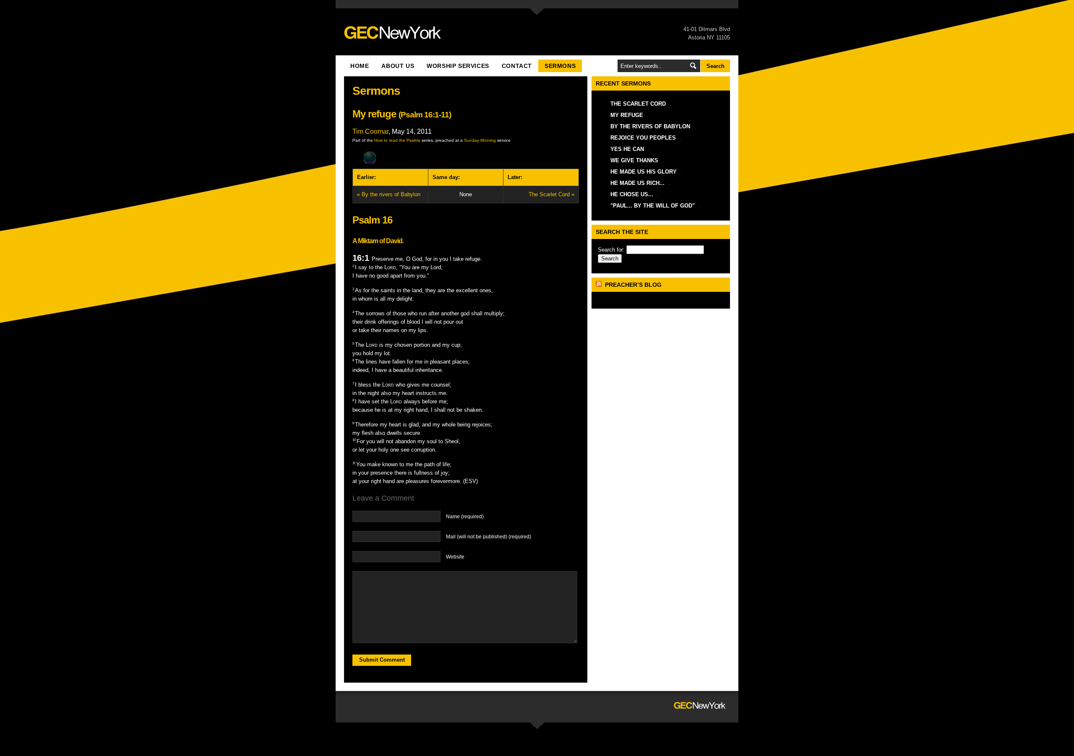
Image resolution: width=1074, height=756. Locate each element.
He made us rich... (637, 183)
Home (359, 65)
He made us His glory (643, 172)
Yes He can (627, 149)
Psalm (411, 114)
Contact (517, 65)
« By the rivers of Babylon (388, 194)
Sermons (560, 65)
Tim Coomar (370, 131)
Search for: (611, 250)
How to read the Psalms (397, 140)
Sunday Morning (480, 140)
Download (466, 158)
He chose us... (631, 194)
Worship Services (458, 65)
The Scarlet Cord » (551, 194)
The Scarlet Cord (638, 104)
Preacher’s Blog (633, 284)
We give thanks (634, 160)
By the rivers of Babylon (650, 126)
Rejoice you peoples (643, 138)
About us (397, 65)
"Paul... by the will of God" (652, 206)
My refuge (626, 115)
